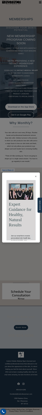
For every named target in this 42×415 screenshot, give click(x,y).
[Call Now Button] (3, 412)
